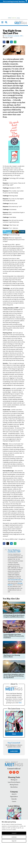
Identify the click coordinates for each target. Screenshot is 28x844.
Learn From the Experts (14, 782)
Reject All (14, 841)
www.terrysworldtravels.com (15, 579)
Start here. (22, 1)
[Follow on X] (10, 772)
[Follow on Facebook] (14, 772)
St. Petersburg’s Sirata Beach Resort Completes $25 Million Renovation (14, 616)
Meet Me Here (14, 787)
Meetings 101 (14, 779)
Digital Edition (14, 796)
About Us (14, 794)
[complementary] (14, 831)
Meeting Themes (14, 784)
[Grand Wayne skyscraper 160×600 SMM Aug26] (14, 164)
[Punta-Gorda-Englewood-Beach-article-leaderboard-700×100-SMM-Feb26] (14, 233)
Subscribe (14, 799)
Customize (14, 837)
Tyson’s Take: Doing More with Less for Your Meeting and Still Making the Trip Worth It (14, 675)
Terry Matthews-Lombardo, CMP (13, 36)
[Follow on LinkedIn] (17, 772)
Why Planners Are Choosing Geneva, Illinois (12, 656)
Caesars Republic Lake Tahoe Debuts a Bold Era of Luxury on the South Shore (14, 636)
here (20, 702)
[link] (4, 42)
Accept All (14, 833)
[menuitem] (2, 22)
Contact (14, 801)
